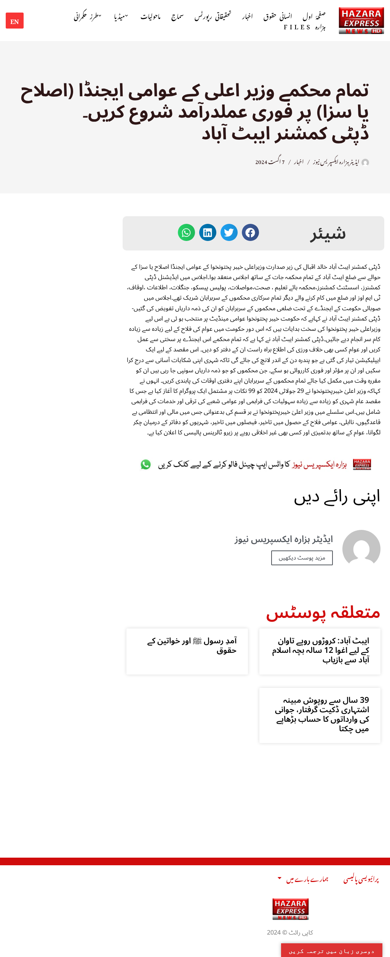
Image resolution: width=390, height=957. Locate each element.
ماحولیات (151, 15)
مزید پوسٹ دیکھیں (302, 558)
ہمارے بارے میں (307, 877)
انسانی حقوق (278, 15)
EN (14, 20)
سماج (177, 15)
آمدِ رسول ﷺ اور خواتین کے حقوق (192, 645)
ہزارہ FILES (305, 26)
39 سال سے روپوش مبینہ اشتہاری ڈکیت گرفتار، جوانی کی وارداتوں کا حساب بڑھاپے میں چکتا (322, 714)
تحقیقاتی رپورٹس (213, 15)
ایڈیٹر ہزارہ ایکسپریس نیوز (336, 160)
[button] (126, 15)
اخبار (247, 15)
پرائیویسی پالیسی (361, 877)
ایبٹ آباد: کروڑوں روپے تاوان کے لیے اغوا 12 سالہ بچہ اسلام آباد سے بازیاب (320, 650)
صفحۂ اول (314, 15)
